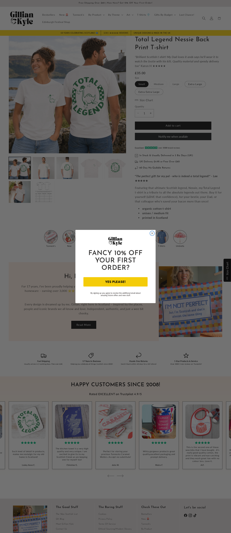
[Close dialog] (152, 233)
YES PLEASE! (115, 282)
